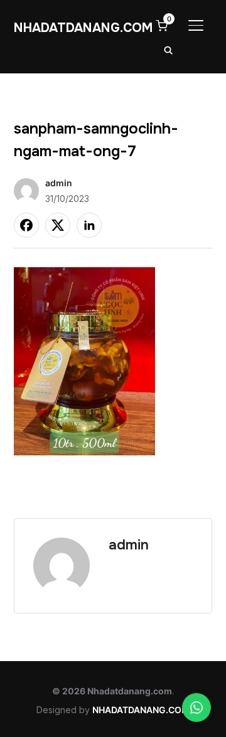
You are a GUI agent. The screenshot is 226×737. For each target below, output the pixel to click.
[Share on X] (57, 225)
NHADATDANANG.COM (83, 28)
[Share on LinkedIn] (89, 225)
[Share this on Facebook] (26, 225)
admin (58, 183)
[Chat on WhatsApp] (196, 707)
